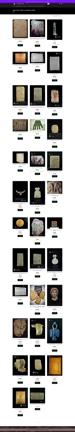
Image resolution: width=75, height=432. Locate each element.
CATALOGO (24, 6)
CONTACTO (35, 6)
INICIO (14, 6)
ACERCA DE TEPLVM (19, 6)
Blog (32, 6)
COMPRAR (20, 45)
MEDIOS (29, 6)
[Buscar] (48, 3)
